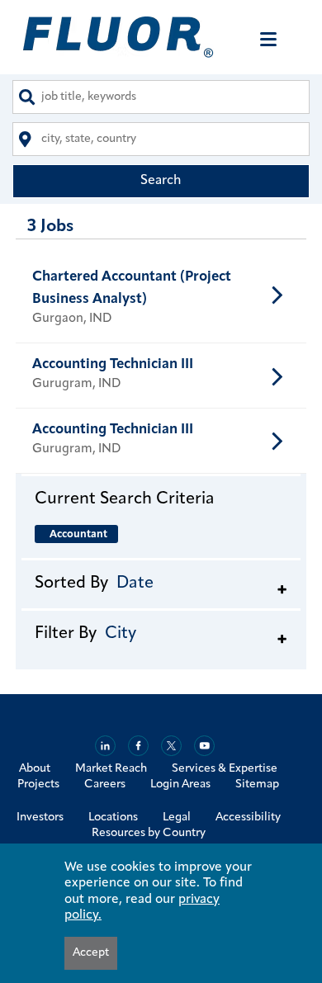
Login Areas (180, 784)
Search (161, 180)
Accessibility (248, 817)
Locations (113, 817)
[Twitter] (171, 745)
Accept (91, 953)
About (34, 769)
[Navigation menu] (268, 39)
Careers (104, 784)
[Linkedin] (105, 745)
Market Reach (111, 769)
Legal (177, 817)
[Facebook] (138, 745)
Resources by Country (149, 833)
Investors (40, 817)
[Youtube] (204, 745)
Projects (38, 784)
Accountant (78, 534)
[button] (161, 498)
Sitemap (257, 784)
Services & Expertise (224, 769)
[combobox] (160, 97)
